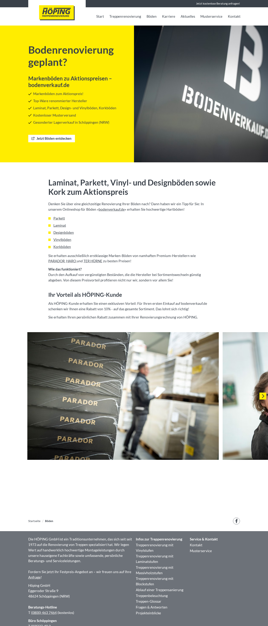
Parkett (59, 218)
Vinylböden (62, 240)
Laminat (59, 225)
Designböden (63, 233)
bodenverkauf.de (112, 209)
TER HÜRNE (92, 261)
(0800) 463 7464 (44, 613)
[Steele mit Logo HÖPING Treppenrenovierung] (57, 13)
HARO (71, 261)
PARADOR (56, 261)
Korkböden (62, 247)
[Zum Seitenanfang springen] (259, 617)
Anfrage (34, 577)
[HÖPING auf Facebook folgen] (236, 521)
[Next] (262, 396)
